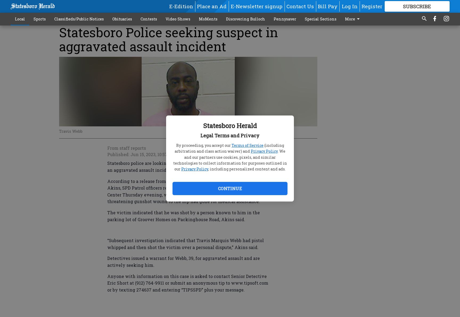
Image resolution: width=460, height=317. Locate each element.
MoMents (208, 19)
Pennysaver (285, 19)
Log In (350, 6)
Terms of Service (248, 145)
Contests (149, 19)
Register (372, 6)
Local (20, 19)
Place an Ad (212, 6)
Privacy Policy (264, 151)
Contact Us (300, 6)
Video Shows (178, 19)
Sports (40, 19)
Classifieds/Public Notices (79, 19)
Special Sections (320, 19)
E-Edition (181, 6)
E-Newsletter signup (256, 6)
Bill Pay (328, 6)
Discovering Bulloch (245, 19)
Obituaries (122, 19)
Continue (230, 188)
